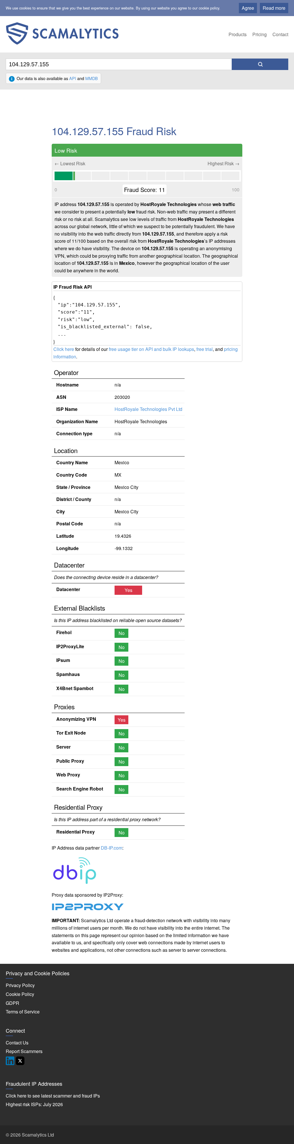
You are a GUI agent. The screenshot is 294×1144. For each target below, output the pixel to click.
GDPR (12, 1003)
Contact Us (17, 1042)
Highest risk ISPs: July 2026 (34, 1104)
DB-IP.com (111, 847)
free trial (204, 349)
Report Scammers (24, 1051)
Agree (248, 8)
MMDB (91, 78)
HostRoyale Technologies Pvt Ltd (148, 409)
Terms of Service (23, 1011)
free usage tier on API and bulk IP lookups (151, 349)
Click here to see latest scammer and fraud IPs (53, 1095)
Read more (274, 8)
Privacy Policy (20, 985)
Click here (63, 349)
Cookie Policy (20, 994)
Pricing (259, 34)
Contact (280, 34)
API (72, 78)
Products (238, 34)
